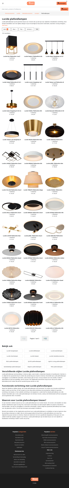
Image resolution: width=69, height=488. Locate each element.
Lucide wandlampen (56, 351)
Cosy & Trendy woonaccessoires (49, 447)
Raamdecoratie (19, 440)
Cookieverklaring (49, 468)
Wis (37, 29)
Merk (5, 29)
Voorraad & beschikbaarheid (19, 467)
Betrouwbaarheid (49, 463)
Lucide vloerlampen (12, 356)
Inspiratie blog (50, 453)
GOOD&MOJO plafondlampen (12, 367)
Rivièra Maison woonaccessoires (49, 445)
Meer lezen (4, 25)
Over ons (49, 458)
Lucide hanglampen (12, 351)
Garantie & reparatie (19, 462)
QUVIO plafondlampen (34, 361)
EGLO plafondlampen (12, 361)
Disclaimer (54, 465)
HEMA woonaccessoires (49, 440)
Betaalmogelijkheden (19, 464)
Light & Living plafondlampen (56, 361)
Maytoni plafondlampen (34, 367)
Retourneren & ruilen (19, 454)
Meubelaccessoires (19, 442)
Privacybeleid (46, 465)
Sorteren (29, 29)
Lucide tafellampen (34, 351)
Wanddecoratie (19, 437)
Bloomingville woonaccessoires (49, 435)
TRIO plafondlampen (57, 367)
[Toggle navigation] (3, 3)
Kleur (14, 29)
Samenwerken (50, 460)
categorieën (22, 432)
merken (52, 432)
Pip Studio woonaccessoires (49, 437)
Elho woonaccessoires (49, 442)
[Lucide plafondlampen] (45, 338)
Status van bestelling (19, 459)
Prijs (21, 29)
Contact (50, 456)
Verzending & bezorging (19, 457)
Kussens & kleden (19, 445)
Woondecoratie (19, 435)
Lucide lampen (34, 356)
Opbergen (19, 447)
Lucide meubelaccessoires (56, 356)
